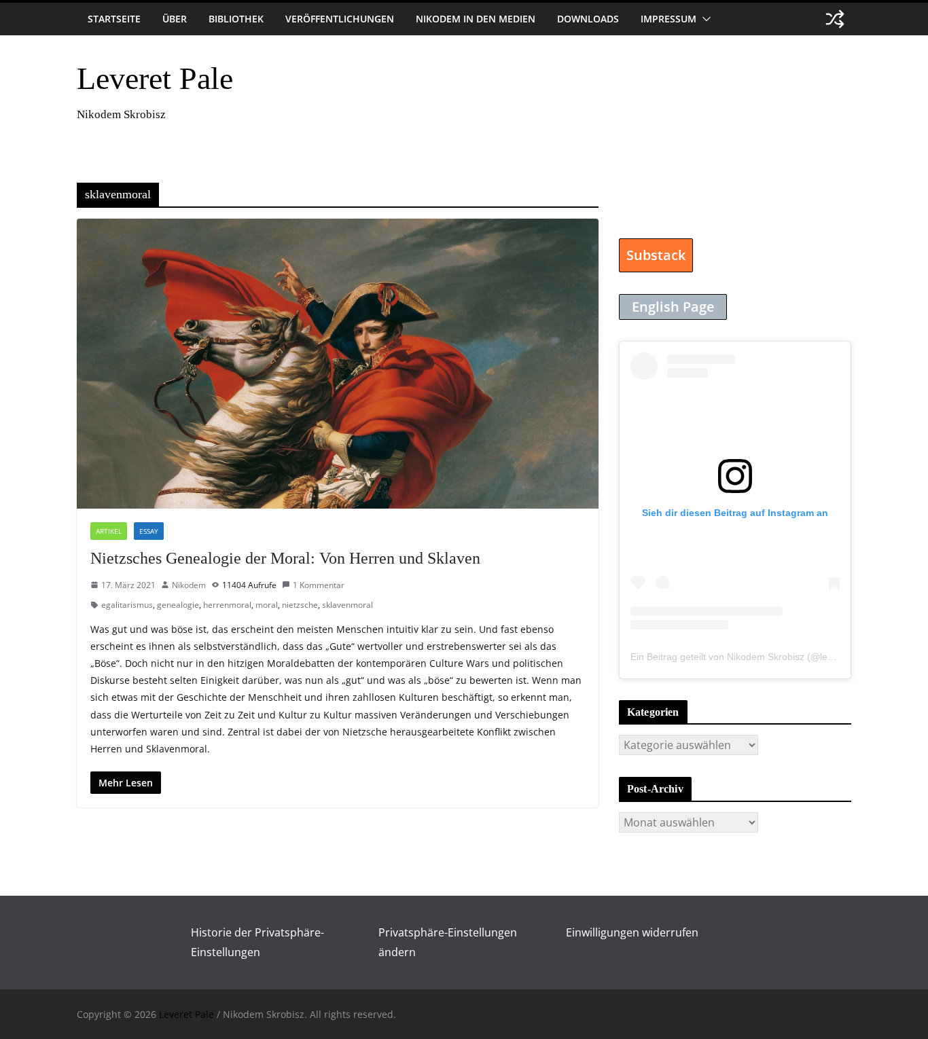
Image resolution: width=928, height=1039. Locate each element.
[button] (703, 19)
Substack (655, 255)
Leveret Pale (155, 78)
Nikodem (189, 585)
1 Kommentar (318, 585)
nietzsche (300, 604)
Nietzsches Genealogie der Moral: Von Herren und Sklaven (285, 558)
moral (266, 604)
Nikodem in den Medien (475, 18)
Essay (148, 531)
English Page (673, 306)
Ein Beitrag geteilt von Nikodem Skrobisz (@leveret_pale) (753, 656)
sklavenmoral (347, 604)
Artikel (109, 531)
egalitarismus (127, 604)
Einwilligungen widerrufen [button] (632, 932)
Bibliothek (236, 18)
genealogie (178, 604)
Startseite (114, 18)
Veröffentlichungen (339, 18)
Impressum (668, 18)
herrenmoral (227, 604)
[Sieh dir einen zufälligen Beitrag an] (835, 19)
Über (174, 18)
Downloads (588, 18)
